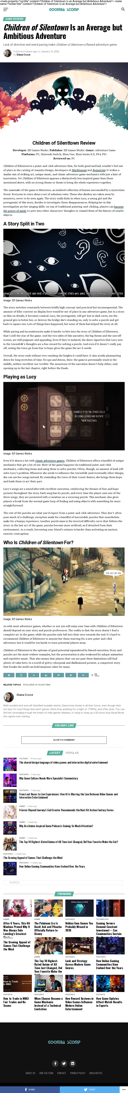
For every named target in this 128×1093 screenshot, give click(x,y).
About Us (30, 1073)
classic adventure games (49, 460)
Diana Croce (23, 54)
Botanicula (98, 170)
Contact (61, 1073)
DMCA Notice (95, 1073)
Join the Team (46, 1073)
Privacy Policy (77, 1073)
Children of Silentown (37, 685)
